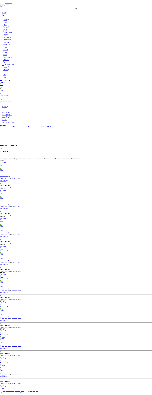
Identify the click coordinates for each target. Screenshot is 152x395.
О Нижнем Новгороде (18, 391)
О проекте (9, 391)
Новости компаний (6, 66)
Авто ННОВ (5, 30)
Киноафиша (4, 12)
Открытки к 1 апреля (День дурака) (7, 115)
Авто (4, 72)
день (28, 126)
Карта (3, 15)
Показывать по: (2, 389)
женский (31, 126)
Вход (2, 1)
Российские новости (6, 19)
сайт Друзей (4, 11)
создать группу (2, 98)
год (17, 159)
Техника (4, 74)
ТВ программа (4, 13)
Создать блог (5, 25)
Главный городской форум (7, 37)
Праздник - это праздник (5, 101)
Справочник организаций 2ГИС (7, 57)
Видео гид (4, 62)
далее (1, 87)
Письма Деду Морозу (5, 113)
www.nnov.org (7, 4)
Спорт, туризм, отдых (6, 73)
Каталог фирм (5, 67)
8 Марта (1, 126)
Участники (3, 105)
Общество (4, 40)
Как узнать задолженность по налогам (8, 64)
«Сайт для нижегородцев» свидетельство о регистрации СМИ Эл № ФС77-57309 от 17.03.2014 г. (13, 392)
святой (60, 126)
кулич (33, 126)
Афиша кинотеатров (6, 48)
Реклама (4, 77)
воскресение (23, 126)
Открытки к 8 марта (4, 119)
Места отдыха (5, 53)
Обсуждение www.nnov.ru (6, 44)
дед (11, 178)
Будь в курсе (76, 8)
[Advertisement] (5, 136)
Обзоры (4, 75)
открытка (42, 126)
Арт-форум (4, 43)
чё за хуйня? (1, 85)
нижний (36, 126)
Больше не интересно (3, 162)
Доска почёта (5, 22)
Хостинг (4, 76)
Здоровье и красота (6, 41)
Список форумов (5, 46)
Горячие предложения (6, 60)
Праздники (4, 31)
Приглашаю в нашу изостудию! (4, 95)
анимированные (19, 126)
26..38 (3, 388)
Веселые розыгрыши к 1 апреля (6, 111)
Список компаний (5, 27)
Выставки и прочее (6, 51)
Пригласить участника (5, 106)
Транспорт (4, 61)
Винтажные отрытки (5, 118)
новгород (39, 126)
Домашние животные (6, 42)
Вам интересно (5, 161)
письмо (10, 159)
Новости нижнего (5, 59)
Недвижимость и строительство (7, 71)
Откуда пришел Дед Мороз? (5, 149)
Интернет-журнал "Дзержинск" (7, 32)
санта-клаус (19, 178)
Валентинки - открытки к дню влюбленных (8, 121)
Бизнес (3, 65)
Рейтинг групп (5, 35)
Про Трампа (1, 90)
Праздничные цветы (4, 117)
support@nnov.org (32, 391)
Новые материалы (5, 34)
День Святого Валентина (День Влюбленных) (8, 122)
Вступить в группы (4, 107)
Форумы (3, 36)
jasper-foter (1, 148)
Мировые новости (5, 20)
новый (16, 159)
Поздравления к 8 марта (5, 116)
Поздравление (13, 126)
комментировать (2, 170)
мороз (13, 159)
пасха (46, 126)
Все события (5, 52)
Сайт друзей (2, 82)
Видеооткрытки (4, 120)
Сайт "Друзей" (5, 29)
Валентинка (8, 126)
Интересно (1, 161)
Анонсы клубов (5, 49)
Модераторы (5, 47)
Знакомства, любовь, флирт (7, 39)
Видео (4, 24)
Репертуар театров (5, 50)
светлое (57, 126)
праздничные (53, 126)
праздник (49, 126)
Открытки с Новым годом (5, 114)
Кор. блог (22, 391)
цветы (62, 126)
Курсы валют (5, 68)
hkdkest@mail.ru (5, 391)
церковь (64, 126)
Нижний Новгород (6, 63)
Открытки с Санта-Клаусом (5, 166)
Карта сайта (12, 391)
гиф (26, 126)
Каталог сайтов (4, 16)
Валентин (4, 126)
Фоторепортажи (4, 14)
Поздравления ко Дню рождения (6, 112)
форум (29, 391)
